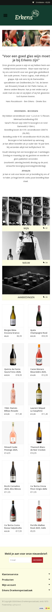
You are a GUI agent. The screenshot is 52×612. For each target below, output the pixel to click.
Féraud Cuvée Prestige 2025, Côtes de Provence (11, 448)
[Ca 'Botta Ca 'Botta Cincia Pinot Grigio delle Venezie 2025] (39, 471)
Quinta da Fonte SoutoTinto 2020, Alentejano (12, 370)
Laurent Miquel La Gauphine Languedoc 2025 (38, 409)
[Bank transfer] (41, 608)
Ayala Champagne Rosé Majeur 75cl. (38, 331)
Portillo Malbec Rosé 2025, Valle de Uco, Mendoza (38, 526)
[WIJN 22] (26, 213)
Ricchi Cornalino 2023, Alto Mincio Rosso (12, 487)
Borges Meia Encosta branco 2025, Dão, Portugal (11, 331)
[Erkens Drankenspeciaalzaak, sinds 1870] (31, 15)
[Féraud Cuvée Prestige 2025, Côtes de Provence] (13, 432)
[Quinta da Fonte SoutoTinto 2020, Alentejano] (13, 354)
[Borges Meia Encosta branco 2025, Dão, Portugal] (13, 315)
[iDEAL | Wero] (47, 608)
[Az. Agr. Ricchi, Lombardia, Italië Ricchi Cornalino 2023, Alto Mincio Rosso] (13, 471)
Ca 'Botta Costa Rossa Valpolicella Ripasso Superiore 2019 (13, 526)
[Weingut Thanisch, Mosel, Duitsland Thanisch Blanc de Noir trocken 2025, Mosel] (39, 432)
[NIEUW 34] (26, 248)
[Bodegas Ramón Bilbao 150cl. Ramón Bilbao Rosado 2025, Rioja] (13, 393)
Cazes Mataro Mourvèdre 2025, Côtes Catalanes (38, 370)
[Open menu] (5, 15)
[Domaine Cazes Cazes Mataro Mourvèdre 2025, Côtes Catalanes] (39, 354)
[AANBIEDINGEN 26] (26, 282)
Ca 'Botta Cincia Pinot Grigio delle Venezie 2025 (38, 487)
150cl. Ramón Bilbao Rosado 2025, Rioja (11, 409)
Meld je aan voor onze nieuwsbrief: (26, 553)
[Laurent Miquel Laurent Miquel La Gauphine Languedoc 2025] (39, 393)
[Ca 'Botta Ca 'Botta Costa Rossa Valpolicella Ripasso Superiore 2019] (13, 510)
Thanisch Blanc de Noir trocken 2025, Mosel (37, 448)
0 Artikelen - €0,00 (42, 2)
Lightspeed (16, 605)
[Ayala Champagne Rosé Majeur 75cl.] (39, 315)
